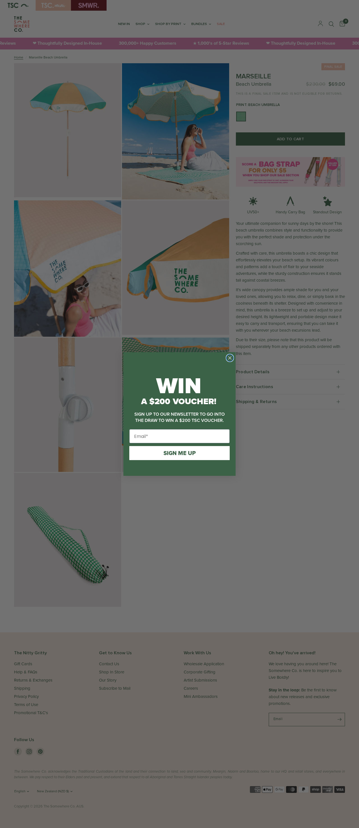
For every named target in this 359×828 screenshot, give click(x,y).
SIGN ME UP (180, 453)
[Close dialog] (229, 357)
